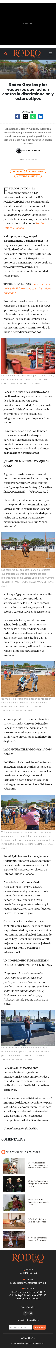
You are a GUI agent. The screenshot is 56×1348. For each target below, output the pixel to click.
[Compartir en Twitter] (25, 116)
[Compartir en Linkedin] (40, 116)
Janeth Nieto (33, 150)
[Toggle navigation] (50, 53)
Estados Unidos (28, 176)
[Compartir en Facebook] (17, 116)
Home (21, 159)
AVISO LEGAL (28, 1337)
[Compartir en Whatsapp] (33, 116)
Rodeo (17, 171)
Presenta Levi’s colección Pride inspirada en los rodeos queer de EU (27, 288)
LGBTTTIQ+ (36, 171)
